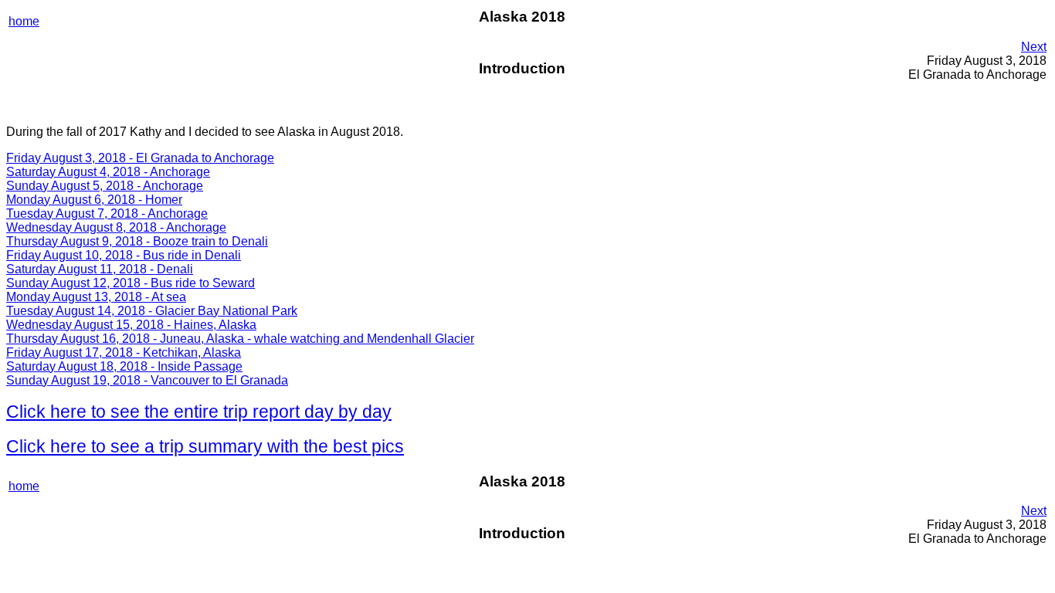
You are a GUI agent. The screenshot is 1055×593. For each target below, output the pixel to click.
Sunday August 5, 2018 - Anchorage (104, 185)
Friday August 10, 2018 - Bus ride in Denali (123, 255)
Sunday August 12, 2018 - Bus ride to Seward (130, 283)
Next (1034, 46)
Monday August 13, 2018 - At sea (96, 296)
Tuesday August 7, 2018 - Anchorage (107, 213)
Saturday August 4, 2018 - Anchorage (108, 171)
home (23, 21)
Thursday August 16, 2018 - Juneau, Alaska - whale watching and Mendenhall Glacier (240, 338)
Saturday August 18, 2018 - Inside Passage (124, 366)
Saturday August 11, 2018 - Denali (99, 269)
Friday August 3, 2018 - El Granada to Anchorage (140, 157)
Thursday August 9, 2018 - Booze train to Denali (137, 241)
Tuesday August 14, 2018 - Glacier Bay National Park (151, 310)
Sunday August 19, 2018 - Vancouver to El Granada (147, 380)
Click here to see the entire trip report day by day (199, 412)
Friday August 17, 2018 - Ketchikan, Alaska (123, 352)
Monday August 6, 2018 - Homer (94, 199)
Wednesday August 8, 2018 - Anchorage (116, 227)
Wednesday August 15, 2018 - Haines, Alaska (131, 324)
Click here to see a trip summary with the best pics (205, 446)
